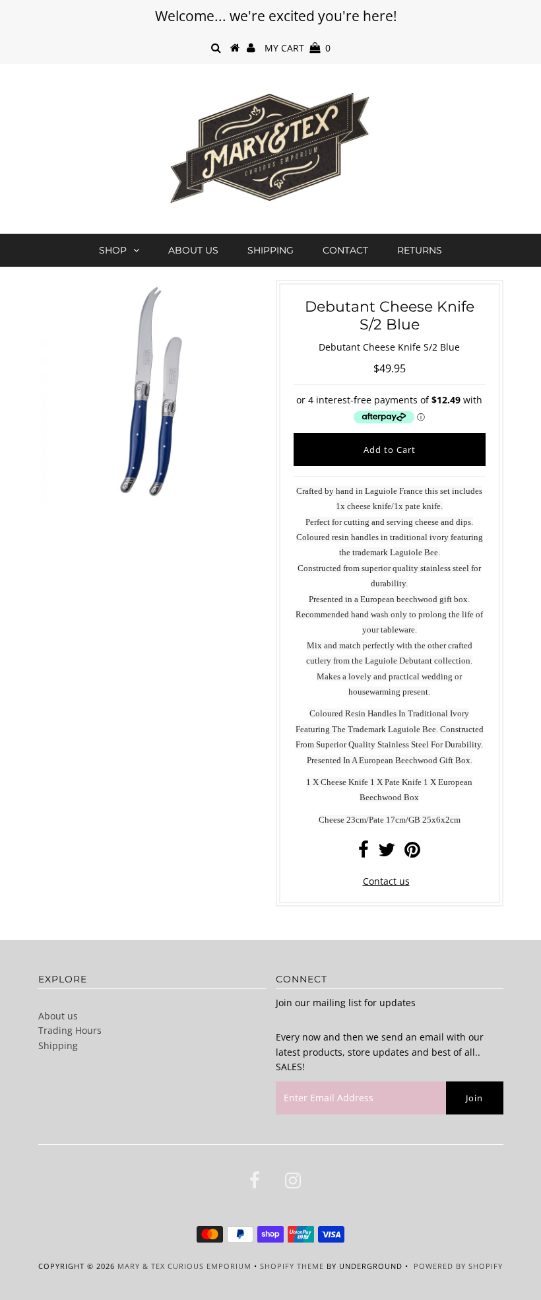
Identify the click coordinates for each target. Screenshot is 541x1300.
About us (193, 250)
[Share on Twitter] (386, 852)
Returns (419, 250)
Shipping (270, 250)
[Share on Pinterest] (412, 852)
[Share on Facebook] (363, 852)
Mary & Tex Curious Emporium (184, 1266)
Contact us (386, 881)
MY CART (298, 48)
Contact (345, 250)
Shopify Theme (292, 1266)
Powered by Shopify (458, 1266)
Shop (113, 250)
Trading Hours (70, 1030)
